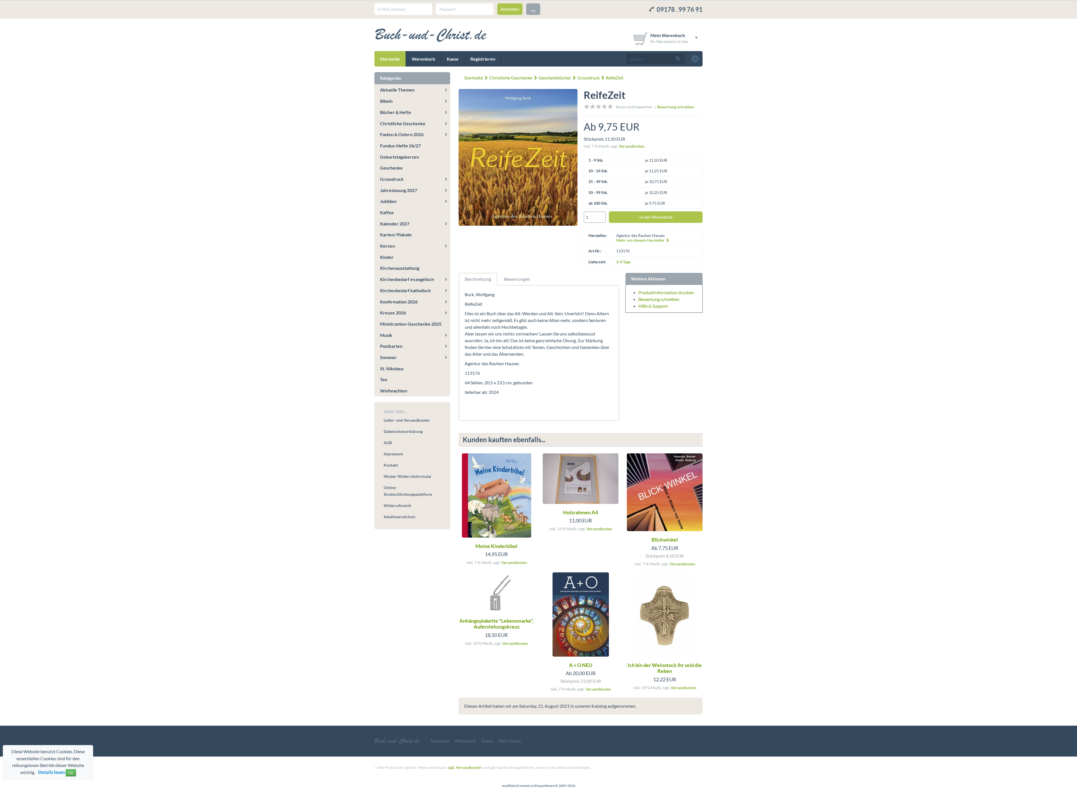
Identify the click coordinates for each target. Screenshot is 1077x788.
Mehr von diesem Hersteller (641, 240)
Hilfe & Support (653, 306)
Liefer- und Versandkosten (407, 420)
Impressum (393, 453)
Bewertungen (517, 279)
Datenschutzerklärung (403, 431)
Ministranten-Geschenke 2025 (410, 323)
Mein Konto (509, 740)
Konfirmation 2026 (399, 301)
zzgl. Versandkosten (465, 767)
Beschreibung (478, 279)
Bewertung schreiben (675, 106)
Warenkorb (423, 58)
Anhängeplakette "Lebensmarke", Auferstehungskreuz (496, 624)
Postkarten (391, 346)
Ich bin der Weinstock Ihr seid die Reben (665, 668)
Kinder (387, 257)
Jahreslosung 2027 (398, 190)
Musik (386, 335)
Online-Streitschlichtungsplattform (408, 491)
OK (71, 772)
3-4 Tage (623, 261)
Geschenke (391, 167)
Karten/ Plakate (396, 234)
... (533, 9)
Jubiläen (388, 201)
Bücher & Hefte (395, 112)
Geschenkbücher (554, 77)
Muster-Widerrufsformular (408, 476)
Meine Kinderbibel (496, 546)
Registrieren (482, 58)
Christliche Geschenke (510, 77)
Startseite (390, 58)
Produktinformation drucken (666, 292)
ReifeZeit (614, 77)
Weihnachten (393, 390)
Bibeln (386, 101)
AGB (388, 442)
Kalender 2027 (394, 223)
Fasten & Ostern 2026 (402, 134)
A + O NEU (580, 665)
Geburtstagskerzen (399, 156)
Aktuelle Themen (397, 89)
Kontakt (391, 465)
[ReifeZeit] (518, 158)
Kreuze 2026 (393, 312)
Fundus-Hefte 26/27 (400, 145)
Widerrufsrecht (397, 505)
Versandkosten (632, 146)
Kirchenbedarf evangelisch (407, 279)
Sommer (388, 357)
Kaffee (387, 212)
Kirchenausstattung (399, 268)
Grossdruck (588, 77)
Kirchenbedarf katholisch (405, 290)
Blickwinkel (665, 539)
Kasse (453, 58)
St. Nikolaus (392, 368)
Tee (383, 379)
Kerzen (387, 245)
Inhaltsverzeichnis (399, 516)
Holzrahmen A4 (580, 512)
